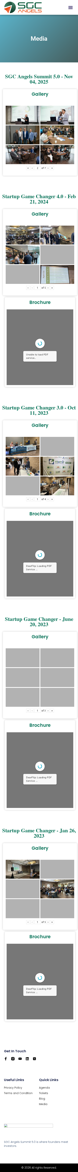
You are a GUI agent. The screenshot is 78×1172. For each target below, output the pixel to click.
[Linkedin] (27, 1058)
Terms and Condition (18, 1093)
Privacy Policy (13, 1088)
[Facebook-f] (5, 1058)
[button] (70, 7)
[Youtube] (20, 1058)
